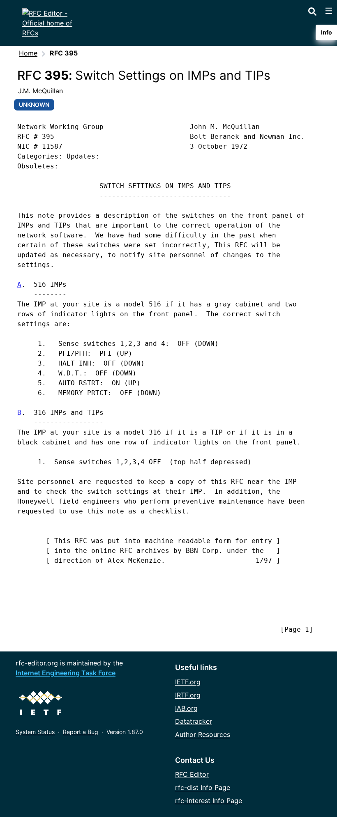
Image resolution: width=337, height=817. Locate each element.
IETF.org (188, 682)
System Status (35, 731)
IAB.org (186, 708)
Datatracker (193, 721)
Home (28, 53)
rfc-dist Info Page (202, 787)
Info (326, 32)
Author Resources (202, 734)
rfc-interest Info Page (208, 800)
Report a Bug (80, 731)
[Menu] (329, 10)
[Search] (312, 10)
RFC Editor (192, 774)
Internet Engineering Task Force (65, 673)
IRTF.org (188, 695)
